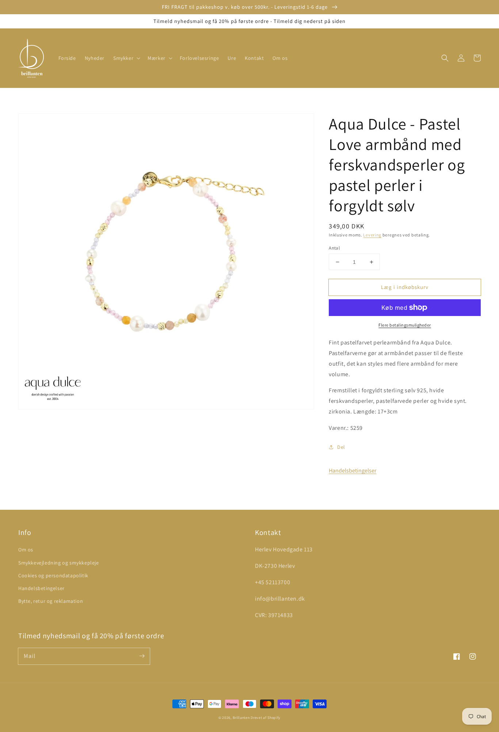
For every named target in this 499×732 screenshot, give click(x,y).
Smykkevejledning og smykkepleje (58, 562)
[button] (126, 58)
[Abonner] (142, 656)
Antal (334, 248)
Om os (25, 549)
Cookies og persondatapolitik (53, 575)
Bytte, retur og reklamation (50, 601)
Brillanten (241, 717)
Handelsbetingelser (352, 470)
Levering (372, 235)
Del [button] (341, 447)
